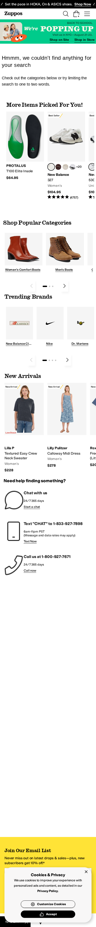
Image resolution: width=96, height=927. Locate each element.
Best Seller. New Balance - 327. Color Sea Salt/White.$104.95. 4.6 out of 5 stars (66, 156)
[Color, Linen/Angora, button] (65, 166)
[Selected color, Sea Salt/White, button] (51, 166)
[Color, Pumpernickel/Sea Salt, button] (58, 166)
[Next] (64, 286)
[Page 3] (52, 286)
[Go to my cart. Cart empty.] (76, 13)
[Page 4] (55, 360)
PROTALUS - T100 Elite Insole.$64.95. (25, 146)
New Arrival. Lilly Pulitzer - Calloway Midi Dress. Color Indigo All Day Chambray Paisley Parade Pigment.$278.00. (67, 425)
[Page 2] (49, 286)
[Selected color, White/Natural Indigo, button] (92, 166)
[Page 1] (45, 286)
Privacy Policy (47, 891)
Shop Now (82, 4)
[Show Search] (65, 13)
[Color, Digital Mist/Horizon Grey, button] (72, 166)
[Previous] (31, 286)
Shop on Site (59, 39)
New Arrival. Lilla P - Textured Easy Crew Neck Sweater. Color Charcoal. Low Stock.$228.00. (24, 428)
